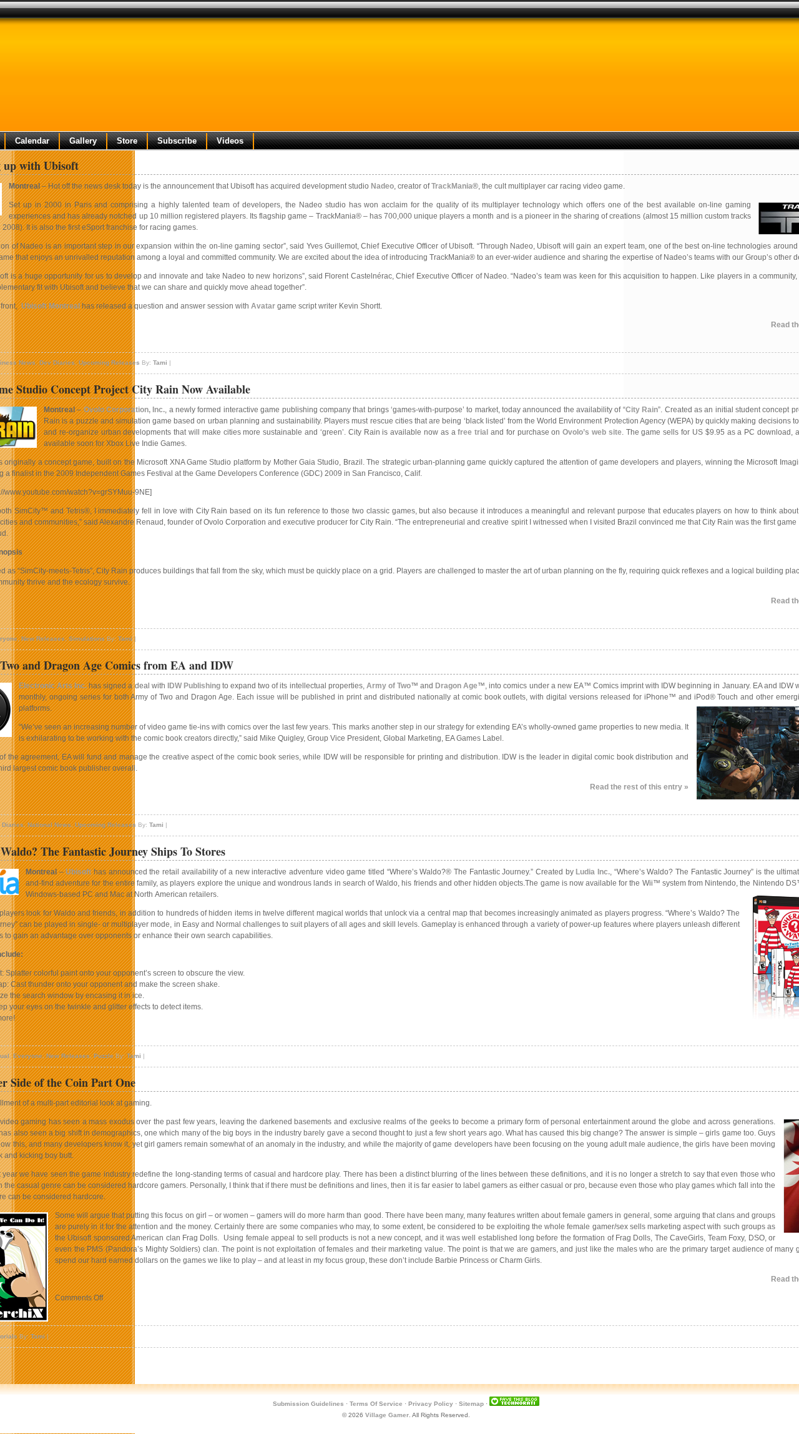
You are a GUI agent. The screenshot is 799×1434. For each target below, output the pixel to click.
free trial (473, 432)
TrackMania (452, 186)
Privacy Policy (430, 1403)
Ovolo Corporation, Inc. (124, 409)
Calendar (32, 141)
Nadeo (382, 186)
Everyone (27, 1055)
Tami (160, 362)
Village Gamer (387, 1415)
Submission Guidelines (308, 1403)
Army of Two (388, 685)
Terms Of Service (376, 1403)
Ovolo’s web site (592, 432)
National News (49, 824)
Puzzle (104, 1055)
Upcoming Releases (109, 362)
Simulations (87, 638)
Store (127, 141)
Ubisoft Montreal (50, 306)
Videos (230, 141)
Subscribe (177, 141)
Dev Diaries (57, 362)
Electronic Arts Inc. (53, 685)
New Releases (43, 638)
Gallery (83, 141)
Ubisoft (78, 872)
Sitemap (471, 1403)
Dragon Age (456, 685)
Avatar (263, 306)
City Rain (641, 409)
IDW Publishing (193, 685)
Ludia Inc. (593, 872)
